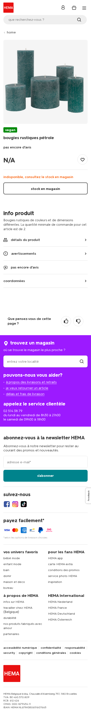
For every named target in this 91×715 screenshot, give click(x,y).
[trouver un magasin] (81, 361)
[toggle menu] (84, 8)
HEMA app (55, 558)
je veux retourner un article (27, 388)
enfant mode (12, 564)
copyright (26, 653)
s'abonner (45, 476)
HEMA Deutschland (61, 613)
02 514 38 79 (12, 411)
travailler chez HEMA (17, 608)
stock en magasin (45, 189)
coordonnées (14, 281)
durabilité (9, 618)
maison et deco (14, 582)
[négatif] (78, 321)
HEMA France (57, 608)
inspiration (55, 582)
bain (6, 570)
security (9, 653)
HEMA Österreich (60, 619)
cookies (75, 653)
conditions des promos (63, 570)
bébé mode (11, 558)
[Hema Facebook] (7, 504)
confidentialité (51, 648)
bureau (8, 588)
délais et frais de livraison (25, 394)
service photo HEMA (62, 576)
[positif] (66, 321)
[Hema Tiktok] (24, 504)
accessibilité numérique (20, 648)
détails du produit (25, 240)
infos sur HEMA (13, 602)
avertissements (23, 254)
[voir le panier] (74, 8)
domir (7, 576)
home (11, 32)
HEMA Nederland (60, 602)
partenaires (11, 634)
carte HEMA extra (60, 564)
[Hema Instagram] (15, 504)
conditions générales (51, 653)
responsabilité (75, 648)
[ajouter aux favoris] (82, 159)
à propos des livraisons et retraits (31, 382)
